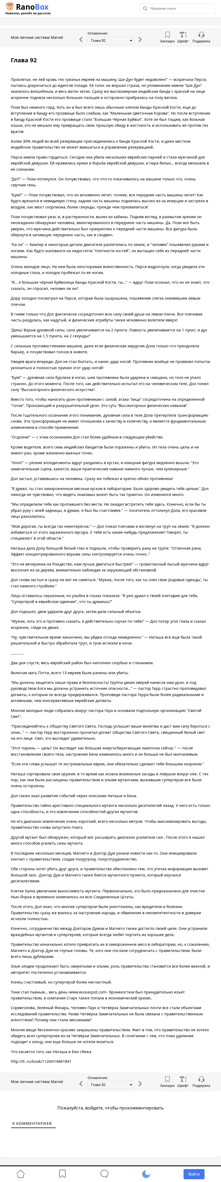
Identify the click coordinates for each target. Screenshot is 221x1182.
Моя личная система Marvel (37, 37)
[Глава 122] (140, 41)
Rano (28, 8)
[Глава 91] (80, 41)
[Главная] (20, 1174)
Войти (194, 1174)
